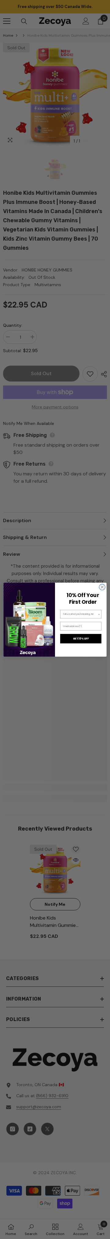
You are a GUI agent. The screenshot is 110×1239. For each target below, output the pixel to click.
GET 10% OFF (81, 638)
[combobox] (80, 614)
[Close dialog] (102, 587)
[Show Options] (99, 614)
